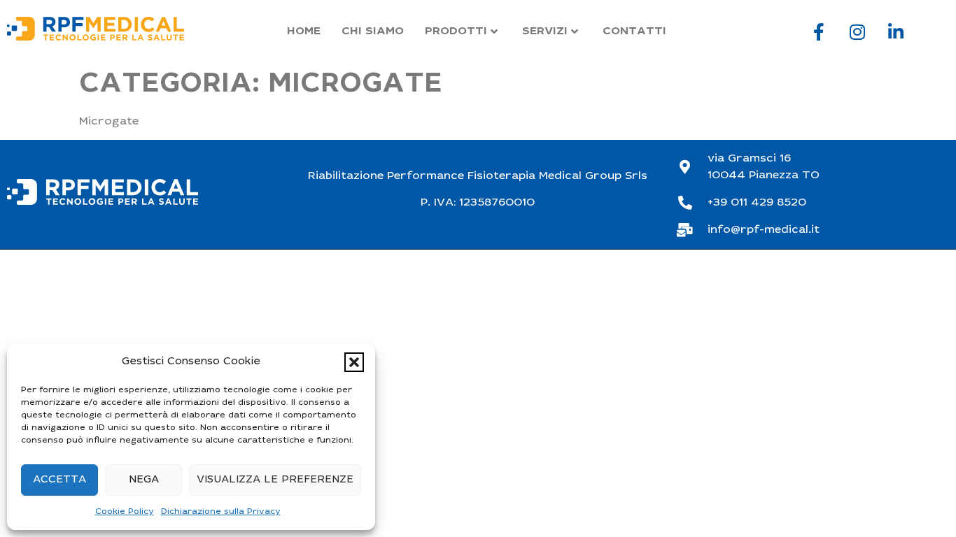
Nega (144, 480)
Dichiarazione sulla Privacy (221, 512)
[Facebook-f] (818, 31)
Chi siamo (373, 31)
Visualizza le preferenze (275, 480)
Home (304, 31)
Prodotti (456, 31)
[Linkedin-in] (895, 31)
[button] (354, 362)
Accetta (59, 480)
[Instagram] (857, 31)
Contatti (634, 31)
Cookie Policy (124, 512)
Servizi (545, 31)
